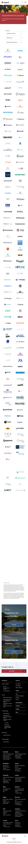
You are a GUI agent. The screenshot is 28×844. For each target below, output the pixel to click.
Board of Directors (20, 695)
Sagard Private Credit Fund (7, 706)
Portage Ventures (6, 690)
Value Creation (19, 687)
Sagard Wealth (6, 741)
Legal (14, 839)
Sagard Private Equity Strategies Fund (8, 727)
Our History (18, 683)
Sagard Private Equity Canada (7, 717)
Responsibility (19, 702)
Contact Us (14, 838)
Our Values (18, 685)
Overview (14, 624)
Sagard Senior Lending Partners (7, 704)
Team (17, 694)
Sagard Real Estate (6, 735)
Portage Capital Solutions (6, 688)
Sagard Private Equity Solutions (7, 720)
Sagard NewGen (6, 715)
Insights (17, 709)
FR (22, 2)
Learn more (14, 651)
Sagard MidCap (6, 713)
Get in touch (11, 671)
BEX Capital (7, 724)
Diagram (5, 686)
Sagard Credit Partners (7, 697)
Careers (17, 699)
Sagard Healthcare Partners (6, 701)
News (17, 712)
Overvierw (7, 722)
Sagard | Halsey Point (7, 699)
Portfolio (18, 705)
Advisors (17, 697)
